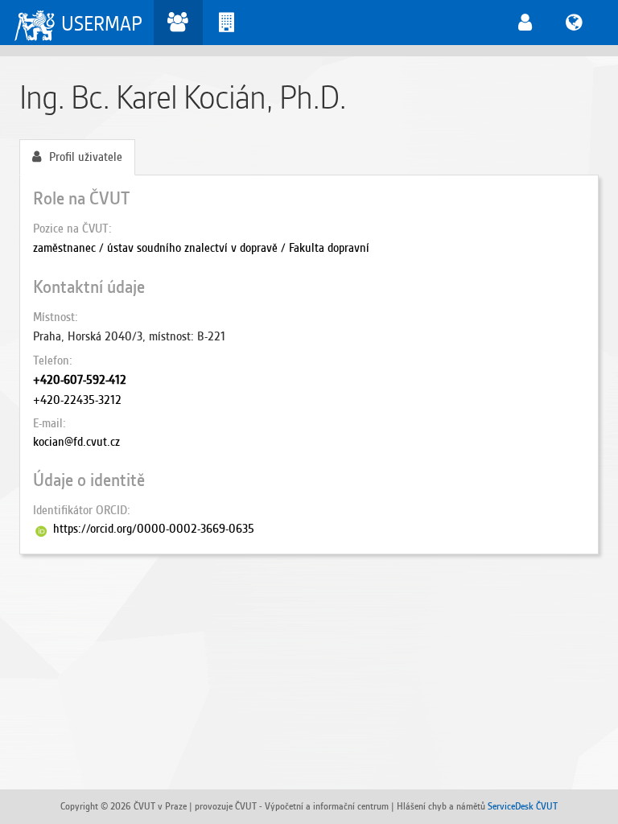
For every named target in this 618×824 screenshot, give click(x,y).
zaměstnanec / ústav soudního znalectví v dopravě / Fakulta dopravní (201, 248)
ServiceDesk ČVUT (523, 806)
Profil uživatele (85, 157)
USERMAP (101, 23)
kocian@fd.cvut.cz (76, 442)
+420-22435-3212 (77, 400)
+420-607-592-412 (79, 380)
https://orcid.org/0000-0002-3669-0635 (153, 528)
